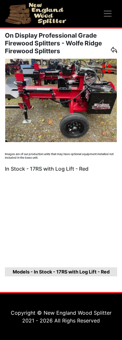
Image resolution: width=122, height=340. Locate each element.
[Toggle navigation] (108, 13)
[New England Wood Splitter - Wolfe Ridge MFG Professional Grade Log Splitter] (35, 14)
